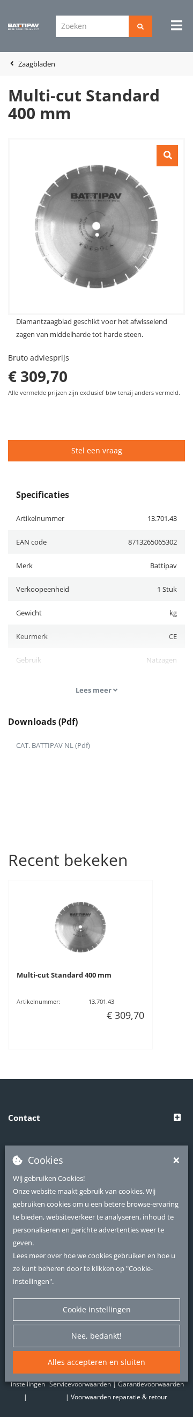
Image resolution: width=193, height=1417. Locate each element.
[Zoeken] (140, 26)
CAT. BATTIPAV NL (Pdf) (53, 745)
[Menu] (176, 25)
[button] (96, 1118)
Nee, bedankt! (96, 1336)
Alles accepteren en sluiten (96, 1362)
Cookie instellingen (97, 1309)
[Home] (24, 26)
